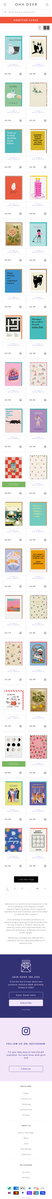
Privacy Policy (26, 1009)
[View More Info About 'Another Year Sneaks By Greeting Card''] (13, 420)
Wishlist (26, 1177)
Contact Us (26, 1099)
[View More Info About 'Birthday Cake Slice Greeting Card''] (38, 187)
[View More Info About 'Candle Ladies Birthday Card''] (38, 793)
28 (37, 888)
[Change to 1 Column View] (40, 27)
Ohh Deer (28, 1198)
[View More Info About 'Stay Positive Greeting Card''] (38, 653)
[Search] (5, 12)
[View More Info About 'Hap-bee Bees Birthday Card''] (38, 607)
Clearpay (26, 1104)
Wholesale (26, 1149)
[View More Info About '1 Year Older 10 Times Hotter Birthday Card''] (13, 187)
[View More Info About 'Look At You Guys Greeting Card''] (38, 513)
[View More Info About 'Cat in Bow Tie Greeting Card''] (38, 280)
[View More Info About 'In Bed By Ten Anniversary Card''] (38, 560)
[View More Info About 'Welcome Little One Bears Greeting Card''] (38, 467)
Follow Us (26, 1069)
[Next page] (45, 888)
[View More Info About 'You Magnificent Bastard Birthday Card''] (13, 280)
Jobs (26, 1143)
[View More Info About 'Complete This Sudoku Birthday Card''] (38, 839)
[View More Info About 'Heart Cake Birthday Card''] (13, 374)
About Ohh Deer (26, 1132)
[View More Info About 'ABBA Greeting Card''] (13, 793)
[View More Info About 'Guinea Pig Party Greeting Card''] (38, 374)
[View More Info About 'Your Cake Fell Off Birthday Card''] (13, 94)
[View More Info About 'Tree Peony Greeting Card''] (13, 234)
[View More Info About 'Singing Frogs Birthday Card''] (13, 513)
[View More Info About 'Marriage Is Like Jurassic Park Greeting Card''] (38, 327)
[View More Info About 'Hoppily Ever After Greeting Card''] (38, 94)
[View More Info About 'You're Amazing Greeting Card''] (13, 839)
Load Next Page (26, 879)
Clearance (26, 1154)
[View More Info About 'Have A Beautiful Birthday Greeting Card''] (13, 560)
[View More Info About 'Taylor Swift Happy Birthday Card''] (38, 420)
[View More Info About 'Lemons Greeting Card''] (38, 700)
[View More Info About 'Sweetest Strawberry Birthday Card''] (38, 746)
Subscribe (26, 1003)
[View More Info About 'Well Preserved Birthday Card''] (13, 467)
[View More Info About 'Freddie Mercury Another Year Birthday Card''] (38, 234)
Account (26, 1172)
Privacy (25, 1115)
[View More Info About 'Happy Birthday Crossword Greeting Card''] (13, 327)
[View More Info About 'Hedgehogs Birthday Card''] (13, 653)
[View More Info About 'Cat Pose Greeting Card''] (38, 47)
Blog (26, 1138)
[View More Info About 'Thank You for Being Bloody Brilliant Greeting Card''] (13, 141)
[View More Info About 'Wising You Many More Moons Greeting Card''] (13, 746)
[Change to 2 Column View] (46, 27)
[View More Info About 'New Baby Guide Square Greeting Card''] (13, 700)
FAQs (25, 1093)
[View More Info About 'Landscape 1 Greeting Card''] (13, 607)
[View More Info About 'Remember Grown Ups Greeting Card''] (38, 141)
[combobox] (26, 12)
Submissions (26, 1109)
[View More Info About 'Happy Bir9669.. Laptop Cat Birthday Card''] (13, 47)
